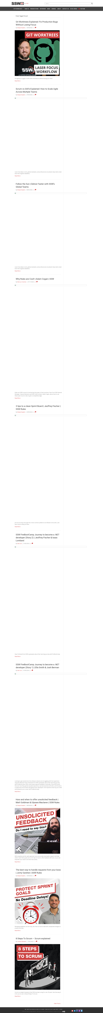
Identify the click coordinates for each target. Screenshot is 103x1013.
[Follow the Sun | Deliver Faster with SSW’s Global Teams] (50, 228)
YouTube (82, 8)
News (48, 8)
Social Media (73, 8)
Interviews (43, 8)
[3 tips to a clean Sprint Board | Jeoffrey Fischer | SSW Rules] (50, 467)
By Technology (18, 8)
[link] (25, 1009)
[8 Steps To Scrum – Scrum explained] (37, 967)
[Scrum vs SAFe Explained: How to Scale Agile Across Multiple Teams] (50, 133)
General (54, 8)
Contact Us (65, 8)
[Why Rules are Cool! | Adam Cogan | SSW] (50, 337)
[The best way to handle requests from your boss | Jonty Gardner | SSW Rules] (37, 901)
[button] (72, 1011)
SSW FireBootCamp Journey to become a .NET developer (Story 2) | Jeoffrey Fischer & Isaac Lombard (37, 537)
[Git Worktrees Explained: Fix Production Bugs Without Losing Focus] (37, 53)
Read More (17, 81)
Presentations (34, 8)
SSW (27, 3)
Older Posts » (57, 1003)
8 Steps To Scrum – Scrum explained (33, 938)
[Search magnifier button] (92, 4)
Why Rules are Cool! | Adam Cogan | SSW (35, 279)
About (59, 8)
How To (27, 8)
